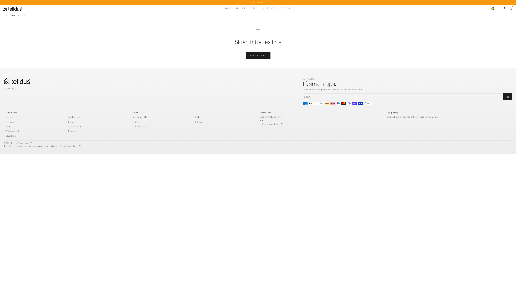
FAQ (8, 127)
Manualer (72, 131)
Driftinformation (14, 131)
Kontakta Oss (139, 127)
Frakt (197, 117)
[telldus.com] (17, 81)
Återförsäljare (74, 127)
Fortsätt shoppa (258, 55)
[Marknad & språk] (492, 8)
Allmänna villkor (140, 117)
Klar (507, 96)
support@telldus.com (270, 116)
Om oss (9, 117)
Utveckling (11, 136)
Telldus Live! (74, 117)
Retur (135, 122)
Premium (10, 122)
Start (6, 15)
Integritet (199, 122)
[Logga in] (504, 8)
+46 (262, 120)
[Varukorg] (510, 8)
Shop (70, 122)
